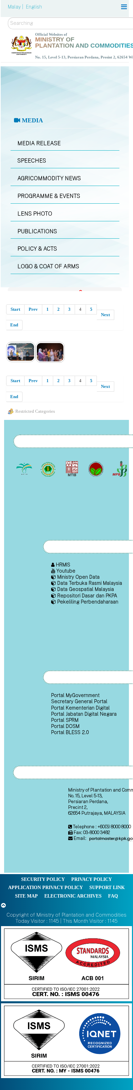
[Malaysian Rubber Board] (48, 469)
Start (15, 309)
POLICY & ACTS (37, 248)
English (34, 7)
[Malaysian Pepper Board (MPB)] (120, 469)
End (14, 324)
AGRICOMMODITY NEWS (49, 178)
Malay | (16, 7)
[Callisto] (66, 963)
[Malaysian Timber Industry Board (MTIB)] (72, 469)
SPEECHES (31, 160)
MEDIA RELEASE (39, 143)
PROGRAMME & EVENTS (48, 196)
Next (105, 314)
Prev (33, 309)
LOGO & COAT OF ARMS (48, 266)
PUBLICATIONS (37, 231)
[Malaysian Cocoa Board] (96, 469)
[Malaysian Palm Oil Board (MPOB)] (24, 469)
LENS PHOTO (34, 213)
